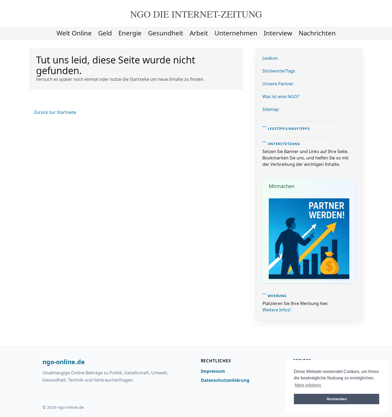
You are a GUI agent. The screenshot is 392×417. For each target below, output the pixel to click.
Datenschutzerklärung (225, 380)
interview (278, 33)
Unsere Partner (278, 84)
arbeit (199, 33)
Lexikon (270, 58)
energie (130, 33)
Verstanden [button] (336, 399)
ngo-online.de (63, 362)
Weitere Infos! (276, 310)
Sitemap (270, 109)
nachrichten (317, 33)
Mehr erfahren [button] (308, 385)
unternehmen (235, 33)
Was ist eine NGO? (280, 96)
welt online (74, 33)
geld (105, 33)
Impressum (213, 371)
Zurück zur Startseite (55, 112)
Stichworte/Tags (278, 71)
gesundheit (165, 33)
